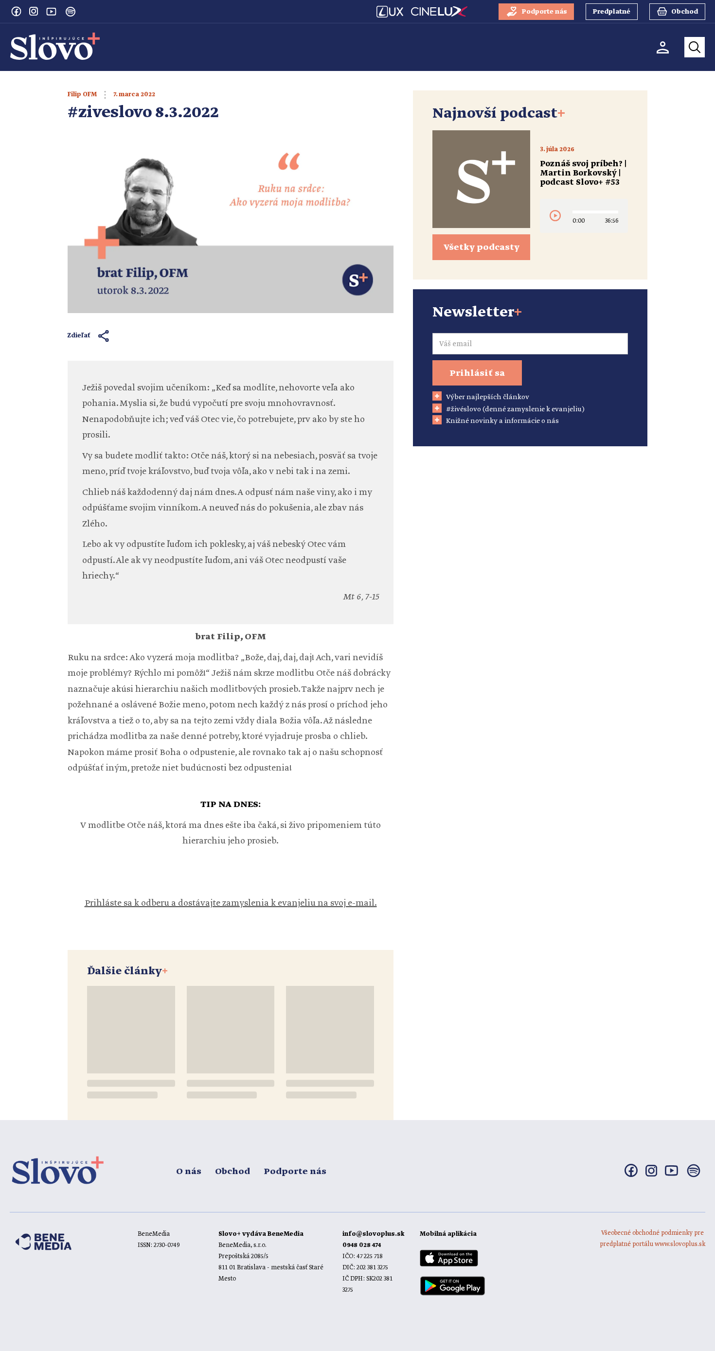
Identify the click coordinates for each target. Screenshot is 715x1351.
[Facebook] (16, 11)
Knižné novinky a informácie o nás (502, 421)
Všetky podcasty (481, 247)
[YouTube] (51, 11)
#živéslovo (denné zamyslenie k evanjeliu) (515, 409)
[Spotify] (70, 12)
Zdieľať (79, 336)
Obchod (232, 1171)
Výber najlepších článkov (487, 397)
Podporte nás (295, 1171)
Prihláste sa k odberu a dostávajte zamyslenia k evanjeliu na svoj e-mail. (231, 903)
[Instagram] (33, 11)
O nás (188, 1171)
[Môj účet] (662, 47)
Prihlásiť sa (477, 373)
